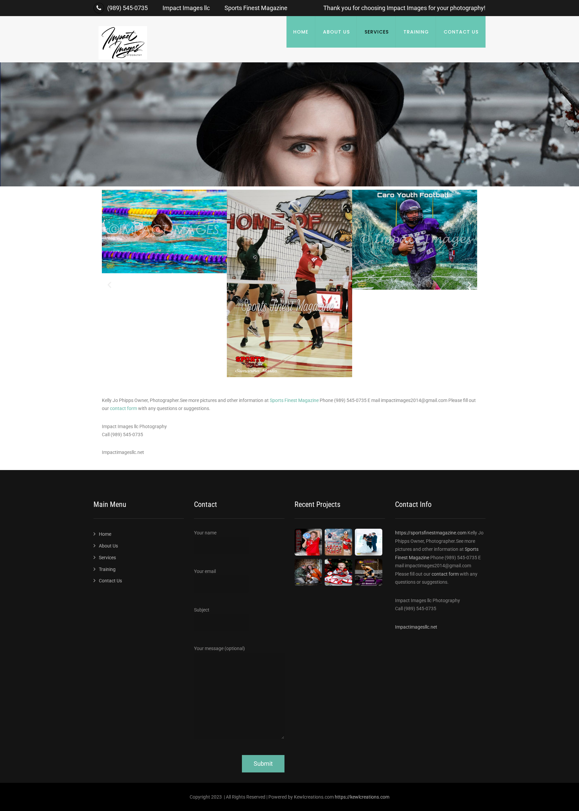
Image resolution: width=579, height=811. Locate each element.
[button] (109, 285)
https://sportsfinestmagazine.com (431, 532)
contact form (123, 408)
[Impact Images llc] (123, 58)
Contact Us (461, 31)
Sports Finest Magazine (294, 400)
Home (300, 31)
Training (416, 31)
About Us (336, 31)
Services (377, 31)
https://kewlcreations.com (362, 797)
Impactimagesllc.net (416, 627)
